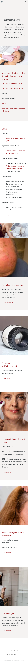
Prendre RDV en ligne (14, 651)
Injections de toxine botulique (12, 83)
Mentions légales (11, 654)
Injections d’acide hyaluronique (12, 88)
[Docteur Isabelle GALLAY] (2, 2)
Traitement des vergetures (15, 166)
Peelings (4, 103)
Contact (19, 654)
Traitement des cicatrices (14, 169)
